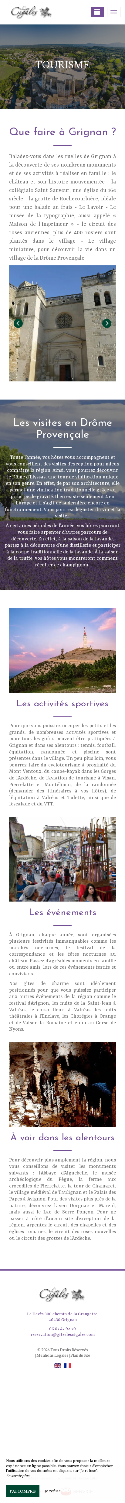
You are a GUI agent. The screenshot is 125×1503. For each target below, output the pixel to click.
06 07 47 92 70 (62, 1328)
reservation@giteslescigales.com (63, 1334)
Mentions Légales (52, 1355)
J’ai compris (23, 1491)
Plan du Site (80, 1355)
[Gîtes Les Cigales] (35, 12)
